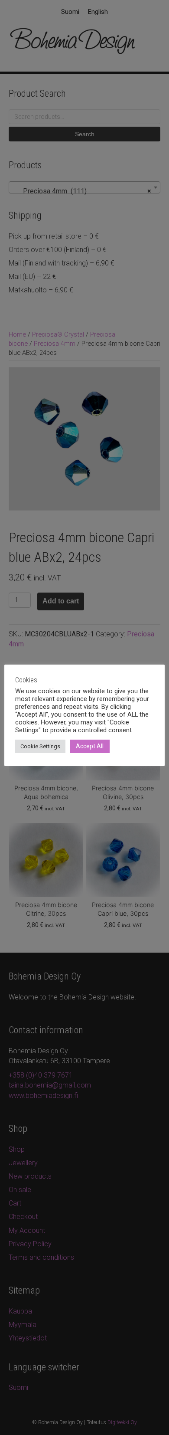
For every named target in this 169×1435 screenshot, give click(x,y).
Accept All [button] (90, 746)
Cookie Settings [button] (40, 746)
